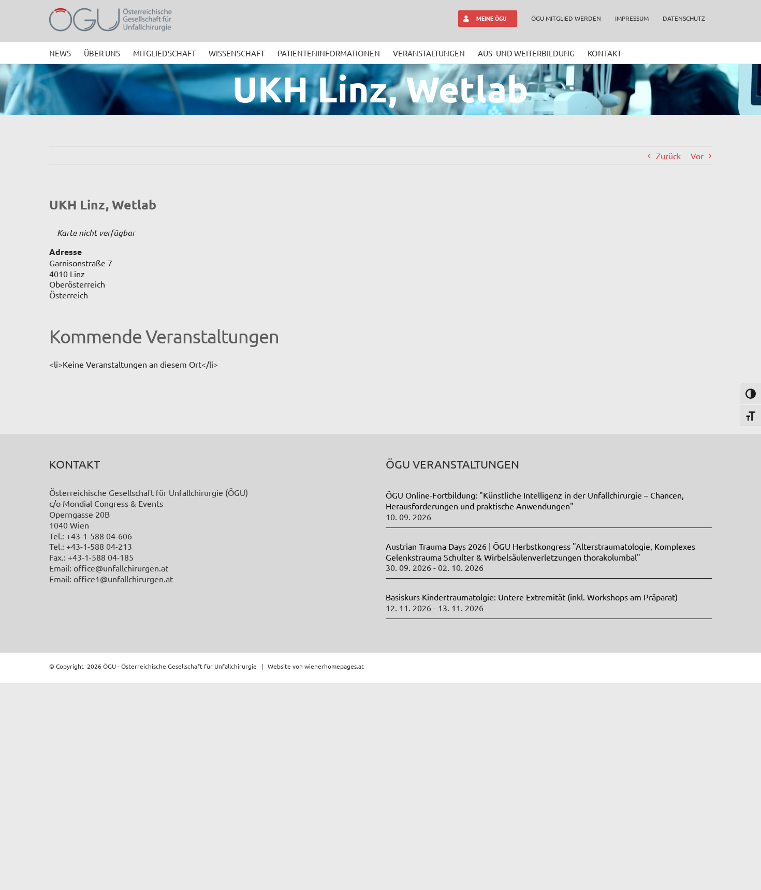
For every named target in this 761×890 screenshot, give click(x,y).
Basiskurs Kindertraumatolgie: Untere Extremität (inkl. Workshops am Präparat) (532, 597)
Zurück (668, 155)
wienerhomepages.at (334, 666)
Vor (697, 155)
